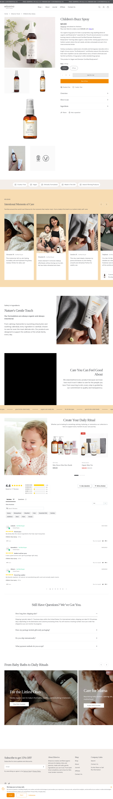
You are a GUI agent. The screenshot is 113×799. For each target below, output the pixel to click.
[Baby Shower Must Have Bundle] (65, 445)
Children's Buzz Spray (11, 537)
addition (9, 516)
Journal (77, 767)
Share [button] (9, 541)
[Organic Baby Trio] (94, 445)
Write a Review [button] (101, 486)
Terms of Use (27, 771)
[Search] (99, 7)
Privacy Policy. (37, 771)
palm (23, 516)
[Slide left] (101, 204)
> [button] (66, 589)
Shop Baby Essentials (19, 704)
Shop (76, 761)
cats (34, 513)
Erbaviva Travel (15, 14)
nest (17, 516)
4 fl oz (64, 68)
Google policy (42, 791)
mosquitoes (17, 513)
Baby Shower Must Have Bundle (62, 465)
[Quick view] (76, 435)
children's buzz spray (11, 580)
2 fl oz (74, 68)
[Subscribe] (43, 767)
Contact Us (78, 774)
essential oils (43, 513)
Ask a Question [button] (85, 486)
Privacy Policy (34, 791)
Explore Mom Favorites (93, 705)
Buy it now (84, 81)
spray (9, 513)
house (30, 516)
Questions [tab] (21, 499)
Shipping (63, 26)
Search (93, 761)
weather (27, 513)
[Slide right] (106, 204)
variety (52, 513)
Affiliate (77, 771)
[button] (103, 541)
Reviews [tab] (9, 499)
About (77, 764)
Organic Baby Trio (87, 465)
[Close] (111, 787)
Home (6, 14)
